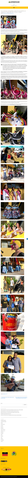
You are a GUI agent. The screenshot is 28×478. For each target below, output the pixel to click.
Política (1, 434)
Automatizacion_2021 (11, 13)
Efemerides (2, 428)
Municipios (2, 433)
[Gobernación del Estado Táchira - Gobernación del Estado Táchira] (14, 2)
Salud (1, 437)
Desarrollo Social (3, 424)
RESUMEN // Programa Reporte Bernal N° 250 (6, 413)
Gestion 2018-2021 (3, 429)
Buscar (1, 403)
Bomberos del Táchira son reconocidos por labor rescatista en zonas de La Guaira (10, 412)
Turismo (2, 441)
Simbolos (2, 438)
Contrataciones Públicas (3, 421)
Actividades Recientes (3, 420)
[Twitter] (13, 5)
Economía (2, 425)
